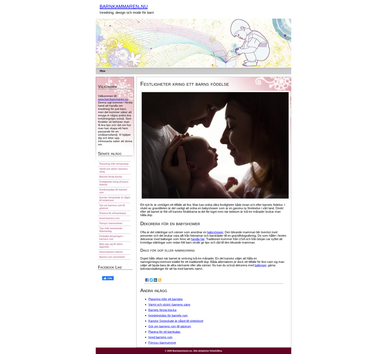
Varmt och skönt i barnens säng (169, 304)
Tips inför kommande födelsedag (110, 230)
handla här (197, 239)
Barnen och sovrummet (112, 257)
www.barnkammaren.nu (113, 99)
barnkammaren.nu (124, 5)
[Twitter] (151, 280)
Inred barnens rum (160, 337)
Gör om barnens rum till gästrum (169, 326)
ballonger (260, 265)
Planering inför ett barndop (165, 299)
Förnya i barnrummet (162, 342)
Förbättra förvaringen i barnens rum (111, 238)
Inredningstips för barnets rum (168, 315)
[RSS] (159, 280)
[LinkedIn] (155, 280)
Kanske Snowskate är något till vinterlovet (175, 321)
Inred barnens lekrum (111, 252)
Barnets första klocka (162, 310)
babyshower (215, 232)
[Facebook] (147, 280)
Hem (102, 71)
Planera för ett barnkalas (164, 331)
